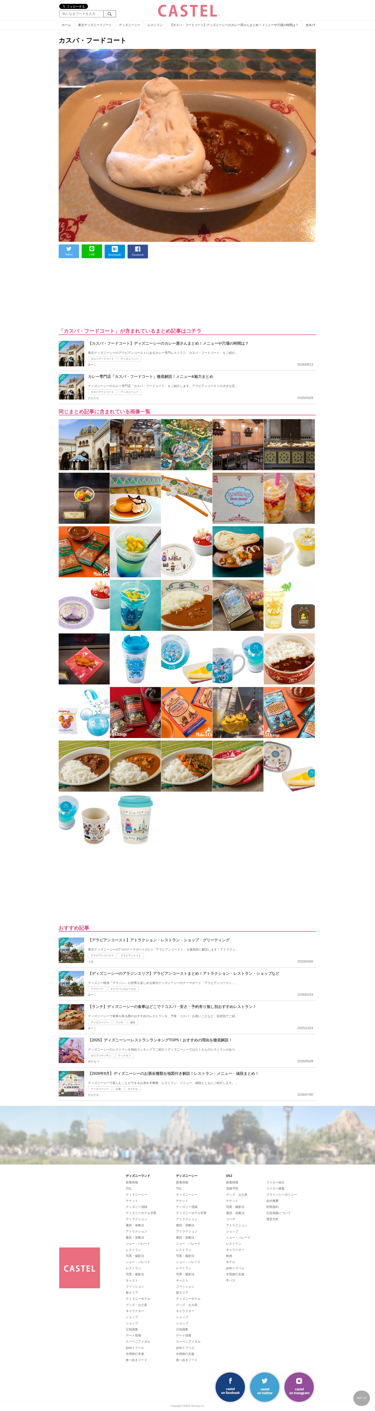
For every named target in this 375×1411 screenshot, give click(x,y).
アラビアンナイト (131, 955)
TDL (129, 1188)
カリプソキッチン (101, 1055)
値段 (132, 1022)
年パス (230, 1280)
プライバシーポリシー (281, 1194)
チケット (132, 1201)
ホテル (230, 1262)
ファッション (135, 1286)
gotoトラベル (135, 1348)
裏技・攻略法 (135, 1225)
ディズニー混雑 (136, 1207)
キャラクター (135, 1311)
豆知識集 (132, 1329)
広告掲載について (278, 1213)
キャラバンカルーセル (123, 989)
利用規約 (272, 1207)
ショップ (132, 1317)
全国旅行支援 (135, 1354)
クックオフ (124, 1055)
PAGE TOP (362, 1398)
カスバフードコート (102, 358)
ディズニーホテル (138, 1299)
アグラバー (97, 989)
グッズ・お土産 (136, 1305)
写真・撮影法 (135, 1256)
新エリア (132, 1292)
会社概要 (272, 1201)
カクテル (133, 1089)
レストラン (133, 1250)
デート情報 (133, 1335)
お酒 (118, 1089)
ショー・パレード (138, 1243)
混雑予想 (232, 1188)
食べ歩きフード (136, 1360)
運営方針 (272, 1219)
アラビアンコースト (102, 955)
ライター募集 (275, 1188)
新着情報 (132, 1182)
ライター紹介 (275, 1182)
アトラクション (136, 1219)
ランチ (119, 1022)
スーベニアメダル (138, 1341)
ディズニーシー (130, 358)
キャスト (132, 1280)
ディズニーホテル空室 (141, 1213)
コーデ (230, 1219)
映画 (229, 1256)
